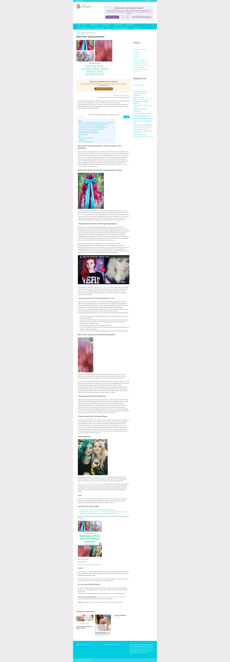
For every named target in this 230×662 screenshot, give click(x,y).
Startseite (78, 32)
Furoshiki (135, 107)
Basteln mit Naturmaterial (139, 60)
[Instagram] (151, 1)
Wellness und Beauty (81, 34)
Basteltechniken (137, 95)
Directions (80, 166)
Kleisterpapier (148, 127)
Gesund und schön (99, 28)
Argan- (121, 425)
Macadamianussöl (82, 427)
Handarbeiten (93, 25)
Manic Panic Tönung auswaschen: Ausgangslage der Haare (93, 124)
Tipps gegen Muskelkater (120, 615)
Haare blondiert (102, 477)
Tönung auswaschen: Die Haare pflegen (89, 133)
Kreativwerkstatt (106, 25)
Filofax (134, 105)
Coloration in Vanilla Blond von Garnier (93, 484)
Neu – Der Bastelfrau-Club (139, 49)
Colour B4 (105, 159)
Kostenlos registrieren (112, 17)
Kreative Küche (129, 25)
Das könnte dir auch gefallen (86, 138)
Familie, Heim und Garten (84, 28)
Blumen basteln (139, 98)
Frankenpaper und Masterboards (144, 105)
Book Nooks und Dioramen (140, 99)
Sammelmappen (137, 136)
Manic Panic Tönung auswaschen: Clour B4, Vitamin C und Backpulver (96, 122)
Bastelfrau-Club (137, 28)
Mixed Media (137, 131)
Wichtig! (82, 139)
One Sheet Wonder (137, 133)
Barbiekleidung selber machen (140, 65)
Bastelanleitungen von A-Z (83, 644)
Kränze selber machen (140, 129)
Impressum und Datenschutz (121, 28)
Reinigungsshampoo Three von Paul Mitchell (103, 287)
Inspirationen (147, 125)
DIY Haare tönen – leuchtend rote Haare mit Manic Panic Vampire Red (97, 510)
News (108, 28)
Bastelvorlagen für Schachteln (140, 69)
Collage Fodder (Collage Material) (140, 102)
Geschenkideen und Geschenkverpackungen (143, 117)
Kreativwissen (118, 25)
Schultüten (136, 56)
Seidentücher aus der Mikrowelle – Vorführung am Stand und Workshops (98, 513)
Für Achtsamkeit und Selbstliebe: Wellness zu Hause (84, 627)
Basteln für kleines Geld (139, 67)
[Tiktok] (153, 1)
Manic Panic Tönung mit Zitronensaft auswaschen (91, 129)
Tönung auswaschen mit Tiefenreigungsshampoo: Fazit (94, 127)
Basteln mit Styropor (140, 93)
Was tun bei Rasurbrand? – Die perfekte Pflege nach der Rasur (102, 633)
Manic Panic (122, 164)
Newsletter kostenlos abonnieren (103, 88)
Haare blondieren (83, 134)
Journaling (136, 127)
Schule (135, 58)
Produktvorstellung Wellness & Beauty (91, 564)
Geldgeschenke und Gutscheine (140, 110)
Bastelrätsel (136, 71)
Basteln (84, 25)
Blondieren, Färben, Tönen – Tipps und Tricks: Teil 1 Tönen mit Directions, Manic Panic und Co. (104, 511)
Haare (79, 564)
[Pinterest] (150, 1)
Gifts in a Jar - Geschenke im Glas (143, 122)
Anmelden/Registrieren (139, 85)
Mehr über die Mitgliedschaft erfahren (142, 17)
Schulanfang (136, 54)
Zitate (152, 136)
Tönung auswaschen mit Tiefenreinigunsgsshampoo (92, 126)
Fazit (80, 136)
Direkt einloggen (125, 17)
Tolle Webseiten (146, 136)
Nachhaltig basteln (146, 131)
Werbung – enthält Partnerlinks (121, 95)
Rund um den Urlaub (139, 135)
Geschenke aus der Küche (142, 113)
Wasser (101, 383)
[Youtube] (148, 1)
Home (78, 25)
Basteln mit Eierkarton (140, 91)
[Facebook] (146, 1)
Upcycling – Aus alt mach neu (140, 62)
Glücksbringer (137, 125)
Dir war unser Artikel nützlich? (86, 141)
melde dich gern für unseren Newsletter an (110, 597)
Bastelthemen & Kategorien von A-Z (112, 644)
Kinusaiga (135, 51)
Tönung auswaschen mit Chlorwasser (88, 131)
